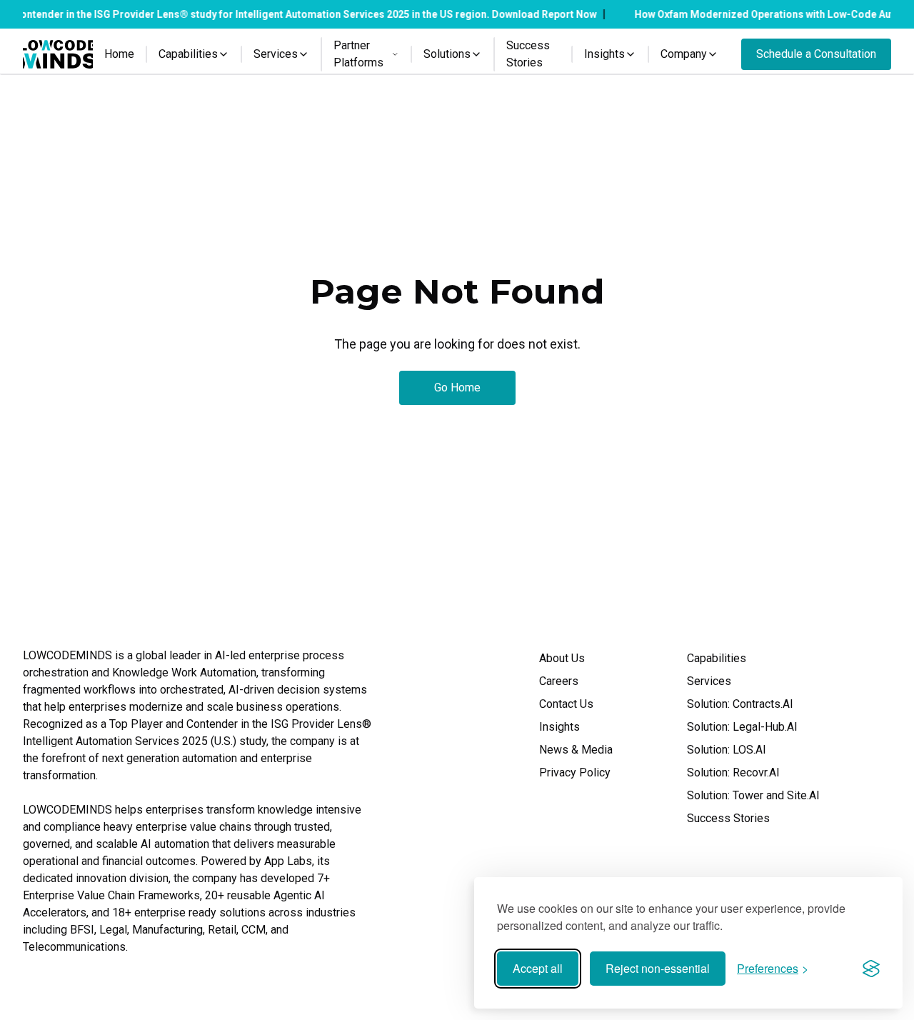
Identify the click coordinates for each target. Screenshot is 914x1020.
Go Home (457, 387)
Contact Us (566, 704)
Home (119, 54)
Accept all (538, 968)
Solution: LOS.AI (726, 749)
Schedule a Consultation (816, 54)
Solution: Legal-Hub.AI (742, 727)
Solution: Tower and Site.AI (753, 795)
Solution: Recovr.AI (733, 772)
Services (709, 681)
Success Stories (528, 54)
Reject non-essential (658, 968)
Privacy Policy (575, 772)
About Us (562, 658)
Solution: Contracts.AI (740, 704)
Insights (559, 727)
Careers (558, 681)
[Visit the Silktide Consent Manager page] (871, 968)
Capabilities (716, 658)
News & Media (576, 749)
